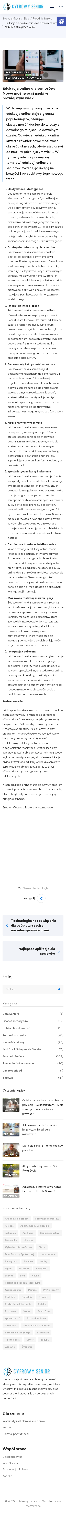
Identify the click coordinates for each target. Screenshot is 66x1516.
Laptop (9, 1275)
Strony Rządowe (36, 1318)
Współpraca (10, 1463)
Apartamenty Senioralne (34, 1225)
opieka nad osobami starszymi (22, 1282)
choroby (28, 1239)
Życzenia (27, 1346)
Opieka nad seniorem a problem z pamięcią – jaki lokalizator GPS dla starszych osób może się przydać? (42, 1107)
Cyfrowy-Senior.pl (29, 1501)
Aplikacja (10, 1232)
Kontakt (8, 1427)
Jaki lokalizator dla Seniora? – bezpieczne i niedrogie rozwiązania (40, 1129)
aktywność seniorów (47, 1218)
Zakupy (44, 1339)
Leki (22, 1275)
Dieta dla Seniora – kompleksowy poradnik (42, 1148)
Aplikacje (28, 1232)
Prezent (43, 1296)
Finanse (28, 1261)
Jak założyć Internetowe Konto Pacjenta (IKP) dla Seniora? (42, 1189)
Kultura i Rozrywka (33, 1035)
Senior (27, 1311)
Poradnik (27, 1296)
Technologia (40, 888)
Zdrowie (33, 1077)
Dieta (42, 1247)
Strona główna (11, 18)
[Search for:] (33, 989)
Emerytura (11, 1261)
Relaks (42, 1304)
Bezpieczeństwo (50, 1232)
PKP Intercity (51, 1289)
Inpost (9, 1268)
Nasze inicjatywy (33, 1042)
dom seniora (48, 1254)
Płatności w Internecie (18, 1304)
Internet (24, 1268)
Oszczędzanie (13, 1289)
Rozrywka (10, 1311)
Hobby (43, 1261)
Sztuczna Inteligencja (17, 1332)
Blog (26, 18)
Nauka (27, 888)
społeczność (12, 1318)
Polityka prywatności (16, 1433)
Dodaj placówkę (12, 1456)
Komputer (42, 1268)
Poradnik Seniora (42, 18)
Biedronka (11, 1239)
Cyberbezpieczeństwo (18, 1247)
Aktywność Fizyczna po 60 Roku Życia (39, 1168)
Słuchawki (43, 1332)
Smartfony (44, 1311)
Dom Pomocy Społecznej (19, 1254)
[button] (61, 21)
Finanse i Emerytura (33, 1021)
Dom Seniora (33, 1013)
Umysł (30, 1339)
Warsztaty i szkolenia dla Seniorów (24, 1421)
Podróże (10, 1296)
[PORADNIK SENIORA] (11, 1186)
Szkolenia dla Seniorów (36, 1325)
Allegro (9, 1225)
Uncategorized (33, 1070)
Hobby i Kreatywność (33, 1028)
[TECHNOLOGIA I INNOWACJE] (11, 1125)
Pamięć (32, 1289)
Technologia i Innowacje (23, 77)
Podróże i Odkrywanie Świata (33, 1049)
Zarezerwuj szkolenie (15, 1469)
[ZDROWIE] (11, 1100)
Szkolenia (10, 1325)
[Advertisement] (33, 847)
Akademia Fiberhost (16, 1218)
